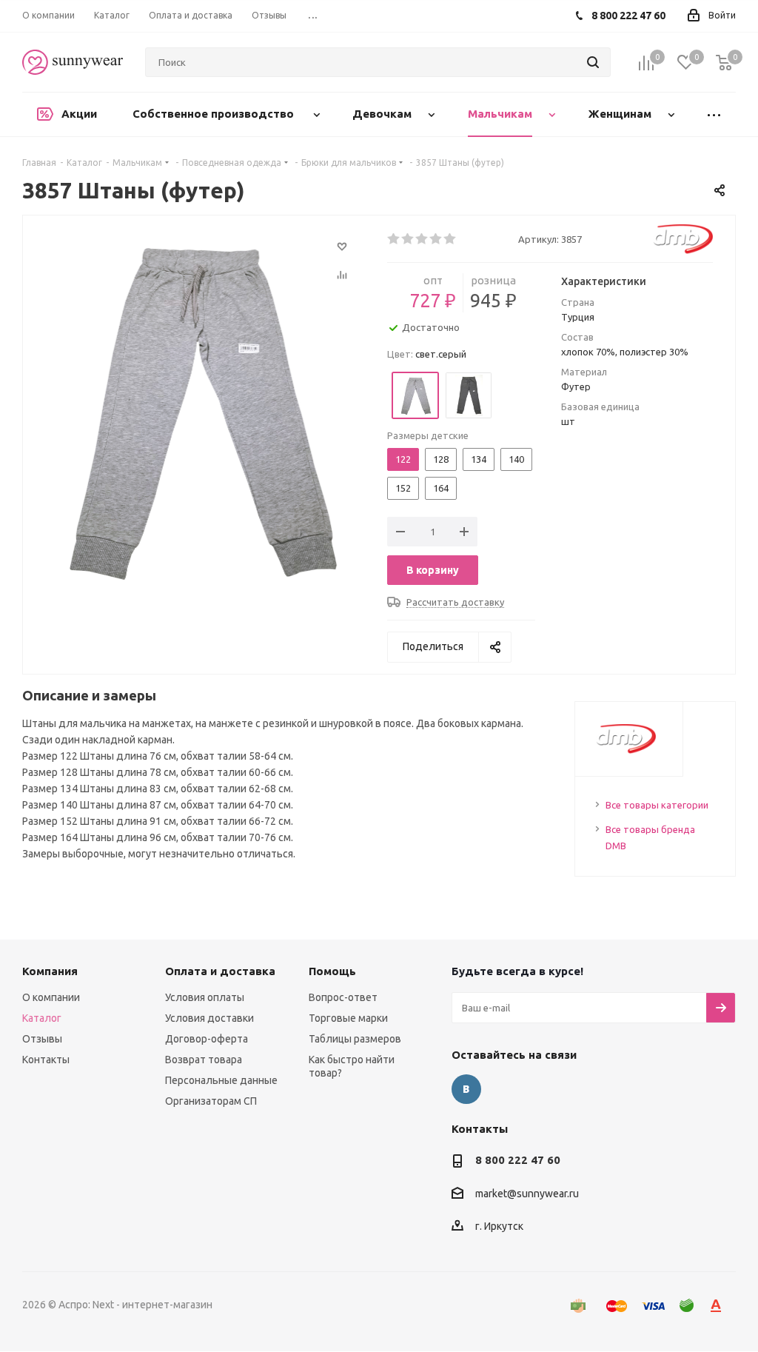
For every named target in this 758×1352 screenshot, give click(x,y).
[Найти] (593, 62)
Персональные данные (221, 1080)
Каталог (41, 1018)
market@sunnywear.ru (527, 1193)
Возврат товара (203, 1059)
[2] (408, 239)
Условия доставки (209, 1018)
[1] (394, 239)
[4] (436, 239)
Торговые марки (348, 1018)
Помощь (332, 971)
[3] (422, 239)
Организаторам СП (211, 1101)
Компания (50, 971)
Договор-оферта (206, 1039)
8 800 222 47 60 (517, 1160)
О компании (51, 997)
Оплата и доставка (220, 971)
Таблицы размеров (355, 1039)
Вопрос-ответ (343, 997)
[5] (450, 239)
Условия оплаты (204, 997)
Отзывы (42, 1039)
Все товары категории (657, 805)
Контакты (46, 1059)
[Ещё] (713, 114)
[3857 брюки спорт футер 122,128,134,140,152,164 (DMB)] (201, 406)
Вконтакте (466, 1089)
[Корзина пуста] (724, 62)
